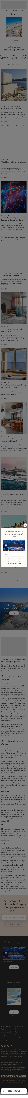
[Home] (14, 1091)
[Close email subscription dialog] (25, 525)
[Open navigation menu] (3, 1091)
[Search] (24, 1091)
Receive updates (14, 560)
